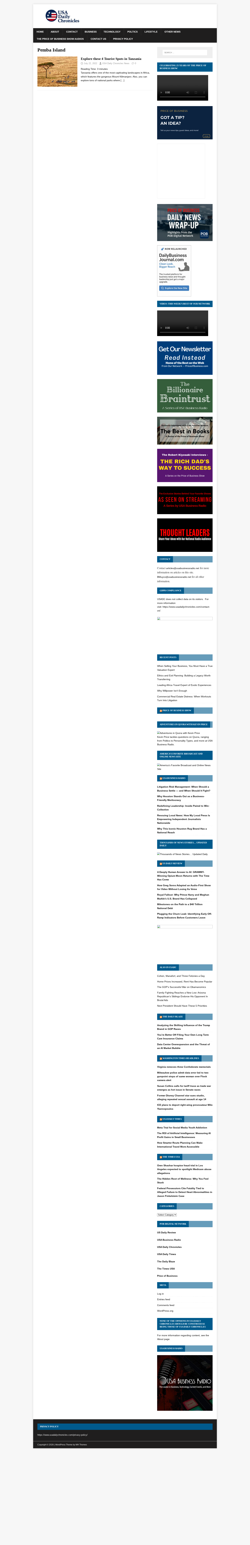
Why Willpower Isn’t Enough (172, 690)
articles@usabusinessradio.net (182, 568)
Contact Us (98, 39)
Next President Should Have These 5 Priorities (182, 1005)
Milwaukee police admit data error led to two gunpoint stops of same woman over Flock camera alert (183, 1076)
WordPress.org (165, 1310)
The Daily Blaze (173, 1016)
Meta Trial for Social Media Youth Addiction (182, 1127)
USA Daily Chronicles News (115, 63)
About (55, 31)
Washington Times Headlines (181, 1058)
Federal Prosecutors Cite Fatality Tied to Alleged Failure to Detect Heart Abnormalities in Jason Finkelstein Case (184, 1192)
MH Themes (81, 1445)
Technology (112, 31)
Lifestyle (151, 31)
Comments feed (165, 1305)
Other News (172, 31)
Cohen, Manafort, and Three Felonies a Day (181, 976)
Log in (160, 1293)
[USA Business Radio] (185, 1408)
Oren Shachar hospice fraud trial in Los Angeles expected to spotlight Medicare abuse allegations (184, 1169)
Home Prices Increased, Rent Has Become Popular (184, 981)
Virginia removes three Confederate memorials (184, 1066)
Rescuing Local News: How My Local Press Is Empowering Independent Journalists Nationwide (183, 819)
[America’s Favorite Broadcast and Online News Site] (185, 769)
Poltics (132, 31)
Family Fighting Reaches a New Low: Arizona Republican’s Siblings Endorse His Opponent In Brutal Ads (182, 996)
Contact (72, 31)
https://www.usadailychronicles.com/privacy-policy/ (62, 1435)
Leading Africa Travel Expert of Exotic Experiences (184, 685)
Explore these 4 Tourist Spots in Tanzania (111, 59)
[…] (122, 80)
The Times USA (171, 1157)
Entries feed (163, 1299)
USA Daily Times (172, 1119)
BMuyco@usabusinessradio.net (174, 577)
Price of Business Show (177, 710)
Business (91, 31)
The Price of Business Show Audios (60, 39)
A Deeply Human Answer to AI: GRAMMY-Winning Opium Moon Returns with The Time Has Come (183, 876)
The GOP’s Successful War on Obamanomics (181, 987)
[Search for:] (185, 52)
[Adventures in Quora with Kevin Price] (178, 733)
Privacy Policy (123, 39)
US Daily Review (172, 863)
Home (40, 31)
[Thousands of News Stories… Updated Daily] (182, 854)
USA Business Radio (174, 778)
